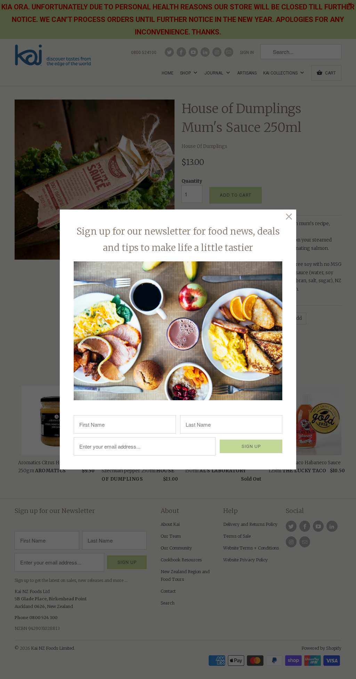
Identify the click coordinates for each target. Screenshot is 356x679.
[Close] (289, 217)
